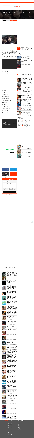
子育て (28, 125)
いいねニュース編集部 (8, 275)
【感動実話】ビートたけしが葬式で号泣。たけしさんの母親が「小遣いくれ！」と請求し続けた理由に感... (26, 112)
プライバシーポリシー (19, 430)
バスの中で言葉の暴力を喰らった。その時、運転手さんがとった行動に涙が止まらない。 (12, 341)
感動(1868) (30, 16)
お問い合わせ (19, 426)
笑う (23, 121)
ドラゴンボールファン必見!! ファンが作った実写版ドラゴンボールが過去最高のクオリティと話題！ (26, 57)
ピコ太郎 (24, 125)
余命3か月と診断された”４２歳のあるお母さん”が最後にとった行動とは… (12, 396)
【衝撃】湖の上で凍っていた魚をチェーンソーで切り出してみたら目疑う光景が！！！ (26, 61)
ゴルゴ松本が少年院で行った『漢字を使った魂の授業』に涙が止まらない (12, 332)
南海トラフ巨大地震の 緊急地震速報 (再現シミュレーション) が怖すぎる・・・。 (12, 302)
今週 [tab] (19, 72)
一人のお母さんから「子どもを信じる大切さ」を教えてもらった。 (12, 376)
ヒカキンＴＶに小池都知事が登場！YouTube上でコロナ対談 (26, 146)
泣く (27, 121)
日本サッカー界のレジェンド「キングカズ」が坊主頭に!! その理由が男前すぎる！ (11, 297)
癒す (19, 121)
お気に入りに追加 (13, 20)
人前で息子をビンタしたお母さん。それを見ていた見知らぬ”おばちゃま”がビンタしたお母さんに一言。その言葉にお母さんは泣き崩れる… (12, 273)
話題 (28, 120)
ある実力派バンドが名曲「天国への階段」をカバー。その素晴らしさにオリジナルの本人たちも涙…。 (12, 411)
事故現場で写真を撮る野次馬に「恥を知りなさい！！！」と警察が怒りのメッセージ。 (26, 103)
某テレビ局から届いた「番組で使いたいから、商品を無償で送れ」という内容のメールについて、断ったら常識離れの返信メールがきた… (12, 313)
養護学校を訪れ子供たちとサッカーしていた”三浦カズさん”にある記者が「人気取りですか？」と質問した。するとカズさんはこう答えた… (12, 328)
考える (24, 120)
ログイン (29, 7)
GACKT (23, 126)
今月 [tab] (24, 72)
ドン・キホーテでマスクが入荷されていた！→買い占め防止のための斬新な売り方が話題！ (12, 406)
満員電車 (27, 126)
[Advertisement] (9, 136)
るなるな (10, 408)
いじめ (19, 126)
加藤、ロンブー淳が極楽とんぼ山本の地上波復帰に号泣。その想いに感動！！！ (26, 108)
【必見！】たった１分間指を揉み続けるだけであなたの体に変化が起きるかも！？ (12, 371)
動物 (19, 124)
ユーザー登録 (29, 5)
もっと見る (30, 115)
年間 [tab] (29, 72)
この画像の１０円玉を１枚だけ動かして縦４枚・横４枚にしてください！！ (26, 75)
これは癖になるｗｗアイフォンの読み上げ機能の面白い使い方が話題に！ (26, 91)
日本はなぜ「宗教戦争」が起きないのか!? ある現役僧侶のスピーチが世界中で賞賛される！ (12, 322)
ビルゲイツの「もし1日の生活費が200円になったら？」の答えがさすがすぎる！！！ (12, 336)
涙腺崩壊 (19, 125)
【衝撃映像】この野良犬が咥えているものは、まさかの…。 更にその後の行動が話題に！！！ (12, 346)
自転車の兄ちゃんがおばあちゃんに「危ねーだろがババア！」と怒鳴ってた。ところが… (12, 287)
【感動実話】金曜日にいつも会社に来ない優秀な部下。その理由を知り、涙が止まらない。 (12, 356)
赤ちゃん (23, 124)
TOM (27, 76)
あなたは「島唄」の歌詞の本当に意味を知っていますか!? (12, 366)
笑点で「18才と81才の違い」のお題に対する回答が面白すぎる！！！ (12, 361)
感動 (19, 120)
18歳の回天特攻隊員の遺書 (11, 400)
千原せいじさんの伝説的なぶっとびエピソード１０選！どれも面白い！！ (26, 87)
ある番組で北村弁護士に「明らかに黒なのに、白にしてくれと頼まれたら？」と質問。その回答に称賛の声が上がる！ (12, 391)
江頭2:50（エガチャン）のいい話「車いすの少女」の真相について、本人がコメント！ (26, 79)
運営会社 (19, 428)
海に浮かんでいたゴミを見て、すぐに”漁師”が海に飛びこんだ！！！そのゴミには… (12, 386)
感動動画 (27, 124)
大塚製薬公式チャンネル (6, 146)
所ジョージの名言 (10, 276)
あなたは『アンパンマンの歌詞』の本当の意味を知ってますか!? (12, 292)
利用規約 (19, 427)
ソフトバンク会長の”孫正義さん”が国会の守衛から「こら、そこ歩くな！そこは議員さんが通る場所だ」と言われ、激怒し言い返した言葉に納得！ (12, 308)
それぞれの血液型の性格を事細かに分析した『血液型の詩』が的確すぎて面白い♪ (12, 351)
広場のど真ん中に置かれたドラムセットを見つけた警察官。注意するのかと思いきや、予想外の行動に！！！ (12, 416)
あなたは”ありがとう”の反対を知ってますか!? (12, 282)
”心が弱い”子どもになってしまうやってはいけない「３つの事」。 (12, 317)
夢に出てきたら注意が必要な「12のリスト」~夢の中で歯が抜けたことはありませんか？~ (11, 381)
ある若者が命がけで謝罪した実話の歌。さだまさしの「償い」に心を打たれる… (26, 83)
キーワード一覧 (19, 424)
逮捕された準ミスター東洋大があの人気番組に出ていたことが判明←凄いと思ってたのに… (26, 99)
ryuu (27, 148)
